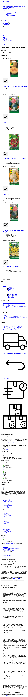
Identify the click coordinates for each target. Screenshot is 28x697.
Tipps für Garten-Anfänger (8, 305)
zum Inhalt (5, 2)
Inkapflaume (11, 266)
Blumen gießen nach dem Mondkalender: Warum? (13, 308)
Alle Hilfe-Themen (10, 17)
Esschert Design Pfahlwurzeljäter (10, 329)
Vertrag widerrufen (4, 557)
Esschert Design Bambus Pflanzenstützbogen (12, 326)
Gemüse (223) (11, 289)
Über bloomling (6, 529)
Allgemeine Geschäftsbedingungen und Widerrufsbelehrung (11, 549)
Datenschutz (5, 547)
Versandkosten (9, 14)
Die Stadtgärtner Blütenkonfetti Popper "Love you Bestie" (15, 317)
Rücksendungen (9, 13)
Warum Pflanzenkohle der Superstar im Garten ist (13, 310)
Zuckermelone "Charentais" (15, 86)
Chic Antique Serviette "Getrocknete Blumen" (12, 328)
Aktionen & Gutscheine (8, 505)
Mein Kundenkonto (7, 502)
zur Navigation (6, 1)
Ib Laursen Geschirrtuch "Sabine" (10, 325)
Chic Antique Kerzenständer (9, 318)
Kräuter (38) (10, 292)
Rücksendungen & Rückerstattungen (10, 504)
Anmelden (5, 512)
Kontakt (7, 16)
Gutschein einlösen (7, 516)
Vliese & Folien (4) (12, 297)
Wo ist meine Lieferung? (8, 515)
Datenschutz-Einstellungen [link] (8, 551)
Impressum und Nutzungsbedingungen (11, 545)
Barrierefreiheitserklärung (8, 550)
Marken (4, 286)
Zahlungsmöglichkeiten (10, 15)
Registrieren (5, 513)
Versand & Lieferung (7, 501)
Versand (6, 8)
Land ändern (10, 541)
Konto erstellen (6, 29)
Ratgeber (5, 521)
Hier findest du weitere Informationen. (8, 442)
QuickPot (5, 315)
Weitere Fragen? (6, 507)
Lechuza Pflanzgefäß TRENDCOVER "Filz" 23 (13, 316)
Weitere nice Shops (7, 555)
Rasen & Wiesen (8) (12, 294)
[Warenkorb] (15, 33)
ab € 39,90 (14, 6)
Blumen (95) (11, 290)
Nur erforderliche (10, 580)
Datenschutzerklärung (17, 578)
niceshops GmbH (9, 543)
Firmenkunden (6, 506)
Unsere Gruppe (6, 530)
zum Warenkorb (6, 4)
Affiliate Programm (7, 522)
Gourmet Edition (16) (12, 295)
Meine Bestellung (6, 500)
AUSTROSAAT (9, 287)
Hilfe (4, 10)
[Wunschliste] (4, 31)
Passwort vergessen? (7, 514)
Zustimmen (3, 580)
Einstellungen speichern (5, 694)
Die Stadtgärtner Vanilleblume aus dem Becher (12, 327)
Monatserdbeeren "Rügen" (15, 158)
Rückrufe (5, 523)
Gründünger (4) (11, 296)
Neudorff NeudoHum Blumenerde (10, 320)
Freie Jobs (5, 532)
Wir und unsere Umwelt (8, 531)
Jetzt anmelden (6, 24)
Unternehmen (6, 554)
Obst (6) (10, 293)
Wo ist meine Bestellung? (11, 12)
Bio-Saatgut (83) (11, 288)
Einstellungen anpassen (18, 580)
